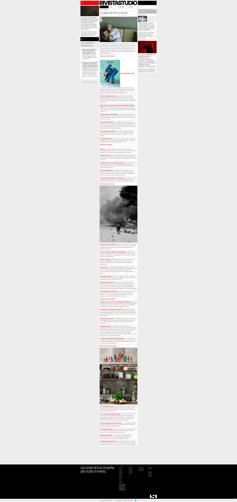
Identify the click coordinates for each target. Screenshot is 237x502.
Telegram (150, 475)
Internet (120, 472)
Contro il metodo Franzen (107, 122)
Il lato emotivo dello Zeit (107, 170)
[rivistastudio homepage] (118, 3)
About (101, 6)
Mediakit (130, 472)
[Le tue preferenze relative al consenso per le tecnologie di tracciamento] (235, 500)
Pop (120, 479)
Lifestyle (121, 473)
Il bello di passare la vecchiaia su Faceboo (111, 162)
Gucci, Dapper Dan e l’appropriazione (110, 414)
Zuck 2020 (103, 149)
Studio (102, 15)
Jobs (130, 473)
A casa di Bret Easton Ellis (127, 73)
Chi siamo (131, 468)
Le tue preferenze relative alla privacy (124, 500)
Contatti (130, 470)
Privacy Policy (141, 468)
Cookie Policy (141, 470)
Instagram (150, 468)
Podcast (131, 6)
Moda (120, 475)
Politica (120, 477)
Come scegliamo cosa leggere (108, 131)
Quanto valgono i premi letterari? (109, 114)
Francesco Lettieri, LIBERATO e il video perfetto (113, 251)
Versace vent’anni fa (105, 259)
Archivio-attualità (103, 9)
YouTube (150, 473)
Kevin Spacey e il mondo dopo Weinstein (111, 309)
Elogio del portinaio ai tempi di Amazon (111, 423)
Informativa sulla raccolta (107, 500)
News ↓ (82, 39)
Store (111, 6)
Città (120, 468)
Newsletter (121, 6)
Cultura (120, 470)
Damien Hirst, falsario (106, 138)
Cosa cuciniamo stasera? (106, 406)
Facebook (150, 472)
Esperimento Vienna (105, 326)
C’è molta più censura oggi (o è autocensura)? (112, 178)
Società (120, 481)
